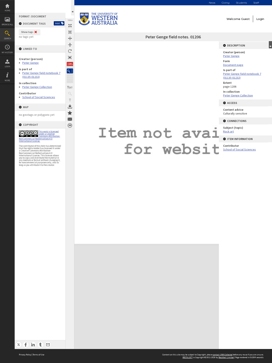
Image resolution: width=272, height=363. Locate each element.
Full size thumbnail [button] (70, 25)
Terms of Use (38, 354)
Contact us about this (70, 119)
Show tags (27, 32)
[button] (70, 70)
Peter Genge (30, 63)
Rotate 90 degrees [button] (70, 51)
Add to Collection (70, 113)
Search (7, 38)
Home (7, 10)
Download (70, 106)
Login (7, 66)
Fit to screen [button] (70, 32)
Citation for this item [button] (70, 125)
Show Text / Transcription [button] (70, 87)
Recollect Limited (226, 357)
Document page (233, 65)
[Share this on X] (18, 342)
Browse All (7, 24)
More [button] (7, 80)
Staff (256, 2)
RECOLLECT (188, 357)
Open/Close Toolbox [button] (72, 7)
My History (7, 52)
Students (241, 2)
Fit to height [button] (70, 45)
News (212, 2)
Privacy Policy (25, 354)
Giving (226, 2)
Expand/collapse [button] (270, 44)
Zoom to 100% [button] (70, 57)
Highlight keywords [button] (70, 100)
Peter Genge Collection (37, 87)
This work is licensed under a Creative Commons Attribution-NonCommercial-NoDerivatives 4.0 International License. (39, 136)
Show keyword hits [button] (70, 94)
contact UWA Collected (222, 354)
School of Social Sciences (38, 97)
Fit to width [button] (70, 38)
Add (57, 23)
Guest (245, 19)
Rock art (228, 131)
